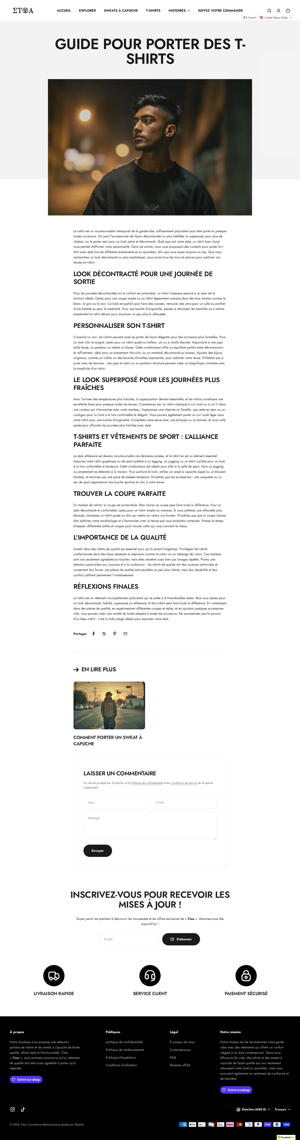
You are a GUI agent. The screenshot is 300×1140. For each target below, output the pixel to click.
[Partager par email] (125, 634)
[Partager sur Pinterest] (115, 634)
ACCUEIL (64, 10)
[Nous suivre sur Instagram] (12, 1109)
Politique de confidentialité (147, 783)
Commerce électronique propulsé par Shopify (56, 1124)
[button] (268, 17)
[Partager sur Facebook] (93, 634)
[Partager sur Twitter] (104, 634)
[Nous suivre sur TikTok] (23, 1109)
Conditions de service (184, 783)
